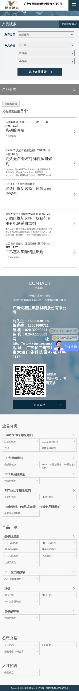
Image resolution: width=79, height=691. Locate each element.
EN (33, 10)
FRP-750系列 (49, 543)
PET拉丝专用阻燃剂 (17, 490)
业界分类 (9, 34)
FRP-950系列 (49, 549)
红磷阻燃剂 (10, 441)
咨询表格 (40, 404)
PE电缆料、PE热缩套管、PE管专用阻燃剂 (32, 506)
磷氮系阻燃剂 (49, 448)
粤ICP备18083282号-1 (57, 688)
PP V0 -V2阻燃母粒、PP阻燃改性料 (58, 465)
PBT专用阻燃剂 (14, 474)
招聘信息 (9, 672)
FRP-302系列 (11, 543)
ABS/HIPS (47, 595)
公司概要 (46, 645)
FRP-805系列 (11, 556)
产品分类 (9, 45)
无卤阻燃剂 (10, 480)
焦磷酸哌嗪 (10, 464)
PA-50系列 (47, 556)
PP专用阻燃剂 (13, 458)
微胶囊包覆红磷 (12, 513)
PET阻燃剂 (47, 497)
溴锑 (6, 448)
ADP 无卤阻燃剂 (12, 578)
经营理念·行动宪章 (14, 651)
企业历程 (9, 645)
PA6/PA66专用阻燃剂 (18, 435)
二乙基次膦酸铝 (50, 441)
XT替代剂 (9, 595)
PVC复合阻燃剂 (12, 601)
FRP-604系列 (11, 549)
